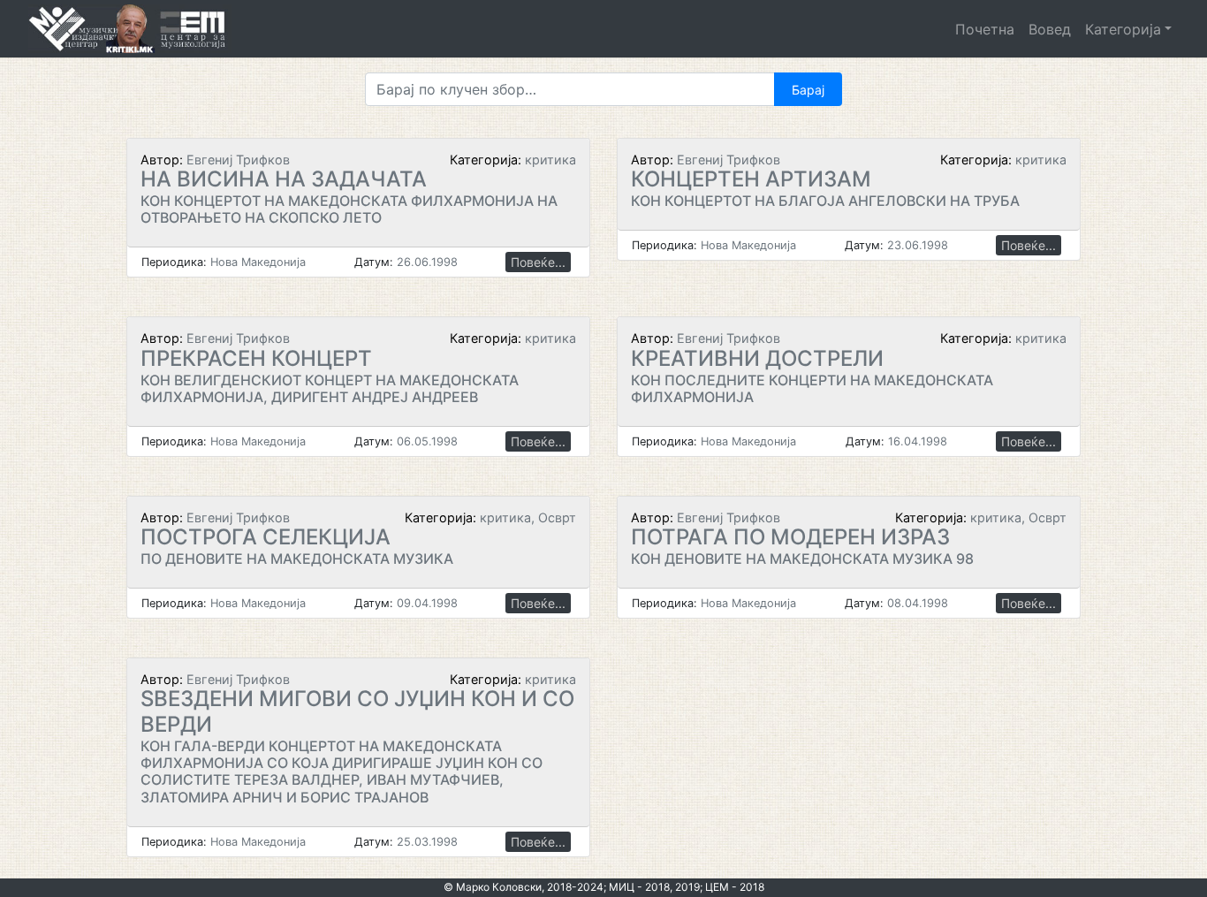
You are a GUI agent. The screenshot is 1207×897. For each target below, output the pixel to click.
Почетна (984, 29)
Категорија (1123, 29)
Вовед (1050, 29)
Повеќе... (538, 262)
